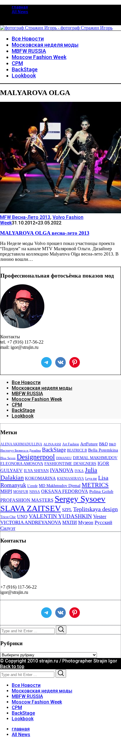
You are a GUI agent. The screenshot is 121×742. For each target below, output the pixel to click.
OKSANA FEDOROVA (64, 491)
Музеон (85, 522)
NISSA (34, 492)
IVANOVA (61, 470)
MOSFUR (20, 492)
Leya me (91, 478)
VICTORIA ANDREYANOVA (30, 522)
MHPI (6, 491)
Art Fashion (70, 444)
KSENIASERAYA (70, 478)
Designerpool (36, 457)
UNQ (22, 516)
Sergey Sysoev (80, 498)
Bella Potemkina (103, 450)
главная (20, 7)
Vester (99, 516)
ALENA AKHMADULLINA (21, 444)
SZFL (67, 509)
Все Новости (26, 382)
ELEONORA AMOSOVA (21, 464)
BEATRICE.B (77, 450)
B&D (103, 444)
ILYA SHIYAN (36, 471)
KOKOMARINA (40, 478)
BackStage (23, 410)
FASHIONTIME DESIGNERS (70, 464)
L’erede (32, 486)
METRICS (95, 485)
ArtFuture (89, 444)
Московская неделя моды (42, 388)
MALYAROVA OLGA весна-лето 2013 (44, 233)
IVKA (79, 471)
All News (20, 11)
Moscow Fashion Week (37, 399)
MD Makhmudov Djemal (59, 486)
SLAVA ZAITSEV (30, 508)
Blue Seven (8, 458)
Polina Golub (101, 491)
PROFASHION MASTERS (26, 500)
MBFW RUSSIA (27, 393)
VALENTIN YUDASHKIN (60, 516)
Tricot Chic (8, 517)
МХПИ (69, 522)
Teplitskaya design (95, 509)
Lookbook (22, 416)
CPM (17, 405)
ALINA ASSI (52, 444)
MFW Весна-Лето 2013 (25, 217)
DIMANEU (64, 458)
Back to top (12, 666)
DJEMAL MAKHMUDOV (95, 458)
